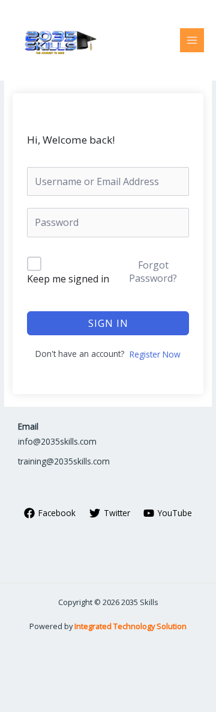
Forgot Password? (153, 271)
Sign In (108, 323)
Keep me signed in (68, 278)
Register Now (155, 354)
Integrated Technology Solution (130, 626)
